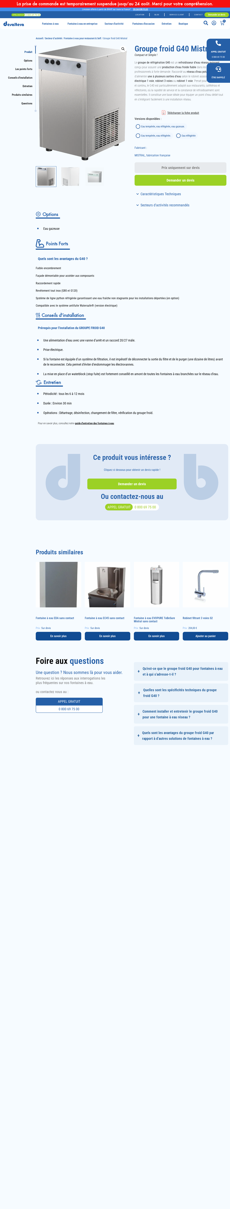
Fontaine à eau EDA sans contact (55, 618)
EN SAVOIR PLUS (140, 9)
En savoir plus (58, 636)
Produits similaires (22, 94)
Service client (176, 15)
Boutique (183, 23)
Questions (26, 103)
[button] (123, 49)
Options (28, 60)
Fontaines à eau (50, 23)
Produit (28, 52)
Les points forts (23, 69)
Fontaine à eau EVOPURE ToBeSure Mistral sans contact (154, 619)
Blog (157, 15)
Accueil (39, 38)
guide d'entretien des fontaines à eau (94, 423)
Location (139, 15)
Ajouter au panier (206, 636)
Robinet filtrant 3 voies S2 (198, 618)
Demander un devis (180, 180)
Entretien (166, 23)
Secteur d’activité (114, 23)
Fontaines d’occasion (143, 23)
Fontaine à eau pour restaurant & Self (82, 38)
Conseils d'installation (20, 77)
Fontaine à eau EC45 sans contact (104, 618)
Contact (198, 15)
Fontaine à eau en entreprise (82, 23)
